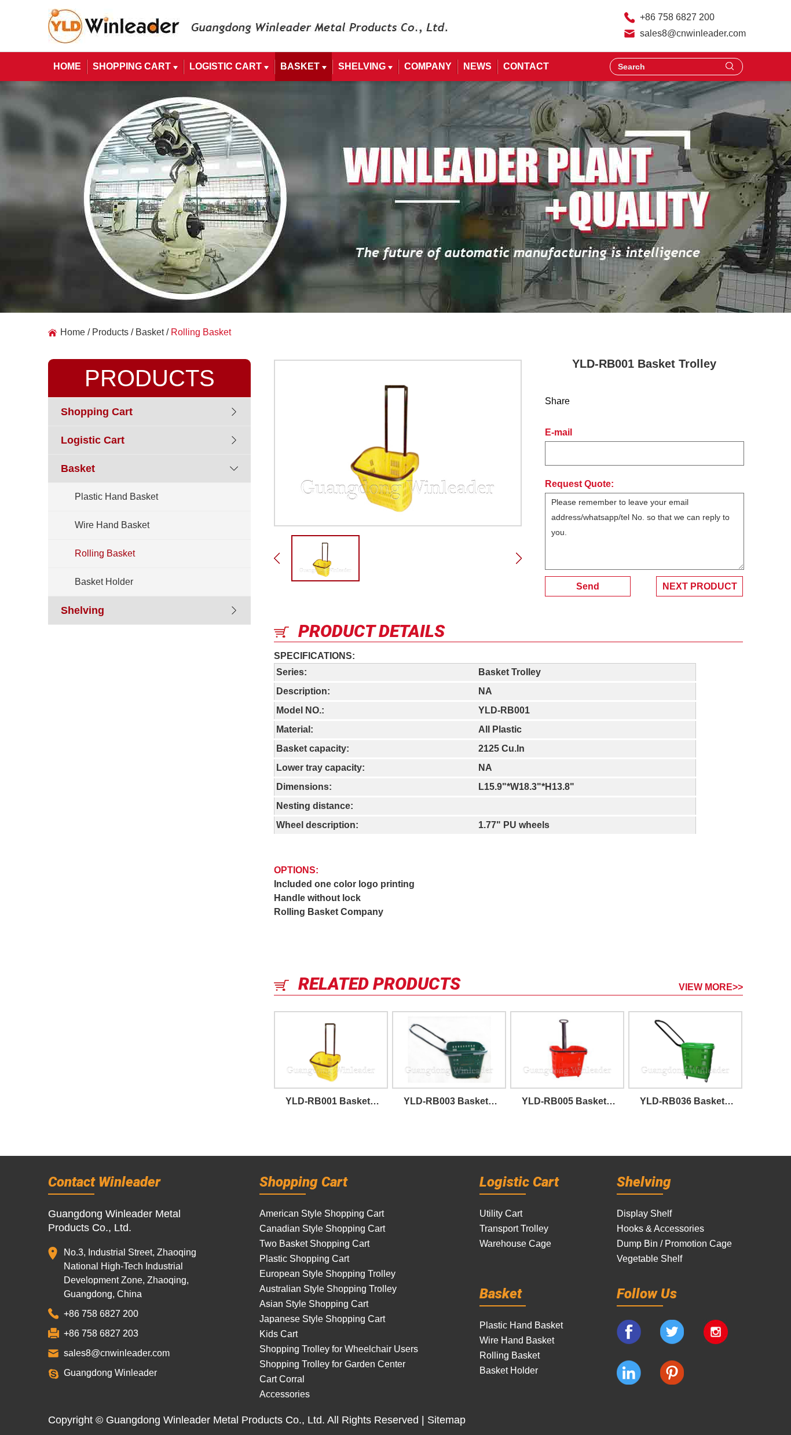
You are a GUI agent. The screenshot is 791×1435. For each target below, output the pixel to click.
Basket (301, 66)
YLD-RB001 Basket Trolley (336, 1101)
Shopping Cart (133, 66)
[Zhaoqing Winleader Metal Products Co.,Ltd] (114, 26)
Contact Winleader (104, 1181)
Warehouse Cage (515, 1244)
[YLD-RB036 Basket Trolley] (685, 1050)
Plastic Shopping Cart (304, 1259)
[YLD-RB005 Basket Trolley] (567, 1050)
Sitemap (446, 1420)
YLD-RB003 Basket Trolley (455, 1101)
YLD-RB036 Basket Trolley (691, 1101)
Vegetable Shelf (649, 1259)
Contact (526, 66)
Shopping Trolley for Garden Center (332, 1364)
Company (428, 66)
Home (67, 66)
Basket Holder (104, 582)
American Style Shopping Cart (321, 1213)
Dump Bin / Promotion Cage (674, 1244)
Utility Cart (500, 1213)
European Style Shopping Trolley (327, 1274)
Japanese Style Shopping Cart (322, 1319)
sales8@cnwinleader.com (693, 33)
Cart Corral (282, 1379)
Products (110, 332)
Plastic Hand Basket (116, 496)
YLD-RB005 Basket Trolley (573, 1101)
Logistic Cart (226, 66)
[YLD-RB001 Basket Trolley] (398, 443)
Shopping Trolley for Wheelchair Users (338, 1349)
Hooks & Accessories (660, 1228)
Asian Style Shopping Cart (313, 1304)
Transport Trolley (513, 1228)
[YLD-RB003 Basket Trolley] (449, 1050)
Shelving (363, 66)
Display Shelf (644, 1213)
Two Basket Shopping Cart (314, 1244)
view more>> (711, 987)
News (477, 66)
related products (379, 983)
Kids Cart (278, 1334)
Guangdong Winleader (110, 1373)
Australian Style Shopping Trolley (328, 1289)
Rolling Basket (201, 332)
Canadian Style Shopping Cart (322, 1228)
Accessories (284, 1394)
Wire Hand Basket (112, 525)
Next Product (699, 586)
